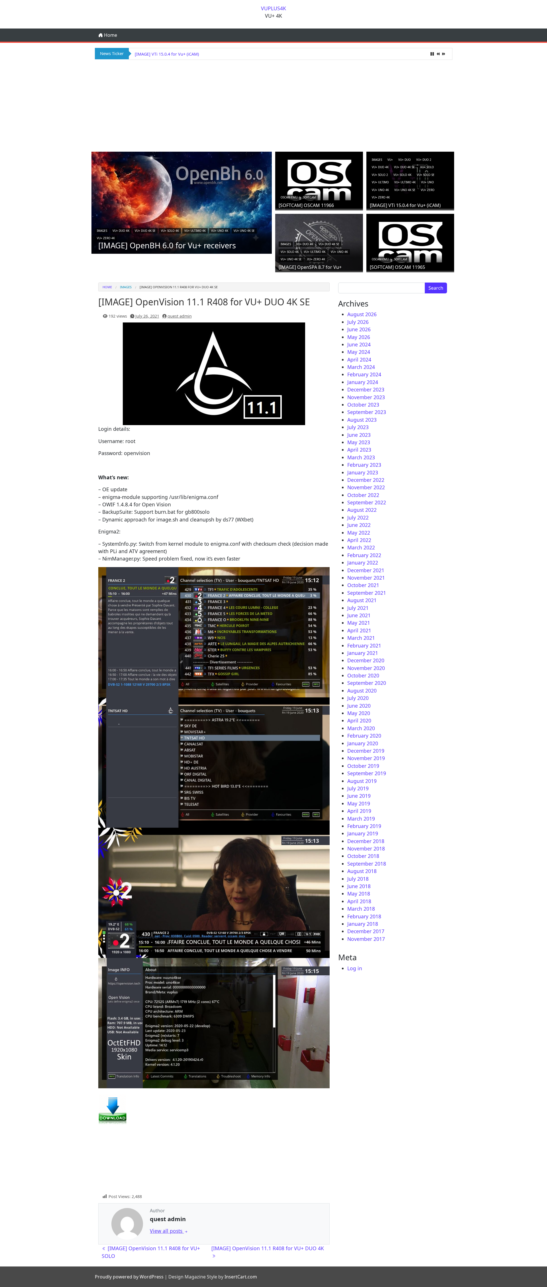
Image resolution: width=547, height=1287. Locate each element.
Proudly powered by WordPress (129, 1277)
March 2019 (361, 818)
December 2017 (365, 931)
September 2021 (366, 592)
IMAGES (102, 231)
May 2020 (358, 713)
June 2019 (359, 795)
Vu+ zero (427, 190)
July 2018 (358, 878)
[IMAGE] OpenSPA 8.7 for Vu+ (163, 54)
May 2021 (358, 622)
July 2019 (358, 788)
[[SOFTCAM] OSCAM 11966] (319, 179)
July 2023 (358, 427)
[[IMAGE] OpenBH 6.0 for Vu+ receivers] (181, 202)
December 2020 (365, 660)
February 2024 (364, 374)
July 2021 (358, 607)
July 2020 (358, 698)
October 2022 (363, 495)
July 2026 (358, 321)
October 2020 (363, 675)
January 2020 (362, 743)
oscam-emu (289, 197)
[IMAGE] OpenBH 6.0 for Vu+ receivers (167, 245)
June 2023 (359, 434)
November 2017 (366, 938)
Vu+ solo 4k (170, 231)
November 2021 (366, 577)
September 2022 (366, 502)
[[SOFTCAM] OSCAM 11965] (410, 241)
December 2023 (365, 389)
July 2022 (358, 517)
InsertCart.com (240, 1277)
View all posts (167, 1230)
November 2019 (366, 758)
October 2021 (363, 585)
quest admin (180, 316)
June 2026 (359, 329)
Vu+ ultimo (380, 182)
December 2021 (365, 570)
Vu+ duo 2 (423, 160)
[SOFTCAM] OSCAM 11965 (397, 267)
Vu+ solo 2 (380, 175)
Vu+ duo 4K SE (145, 231)
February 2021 (364, 645)
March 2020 (361, 728)
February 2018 (364, 916)
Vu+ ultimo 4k (195, 231)
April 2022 (359, 540)
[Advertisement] (273, 105)
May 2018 (358, 893)
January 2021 (362, 652)
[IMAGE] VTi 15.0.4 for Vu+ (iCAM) (405, 205)
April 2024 (359, 359)
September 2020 (366, 682)
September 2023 (366, 412)
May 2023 (358, 442)
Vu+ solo (427, 167)
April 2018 (359, 901)
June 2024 (359, 344)
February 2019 (364, 826)
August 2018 (362, 871)
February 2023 (364, 464)
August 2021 (362, 600)
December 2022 (365, 479)
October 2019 (363, 765)
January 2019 (362, 833)
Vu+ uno (427, 182)
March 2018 (361, 908)
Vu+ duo (404, 160)
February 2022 (364, 555)
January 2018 (362, 923)
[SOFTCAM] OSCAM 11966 (306, 205)
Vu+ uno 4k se (244, 231)
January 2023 (362, 472)
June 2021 (359, 615)
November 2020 (366, 668)
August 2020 (362, 690)
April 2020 (359, 720)
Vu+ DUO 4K (121, 231)
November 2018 (366, 848)
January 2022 (362, 562)
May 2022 (358, 532)
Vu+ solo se (425, 175)
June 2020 (359, 705)
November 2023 (366, 397)
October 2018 (363, 855)
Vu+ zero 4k (106, 238)
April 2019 (359, 810)
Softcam (309, 197)
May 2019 (358, 803)
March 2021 (361, 637)
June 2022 (359, 524)
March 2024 (361, 367)
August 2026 (362, 314)
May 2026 (358, 337)
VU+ (390, 160)
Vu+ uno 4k (219, 231)
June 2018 (359, 886)
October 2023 (363, 404)
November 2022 (366, 487)
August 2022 (362, 509)
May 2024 (358, 351)
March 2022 (361, 547)
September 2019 (366, 773)
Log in (354, 968)
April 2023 (359, 449)
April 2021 (359, 630)
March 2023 (361, 457)
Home (110, 35)
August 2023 (362, 419)
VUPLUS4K (273, 8)
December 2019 (365, 750)
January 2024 (362, 382)
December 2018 (365, 841)
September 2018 (366, 863)
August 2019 (362, 781)
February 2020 (364, 735)
